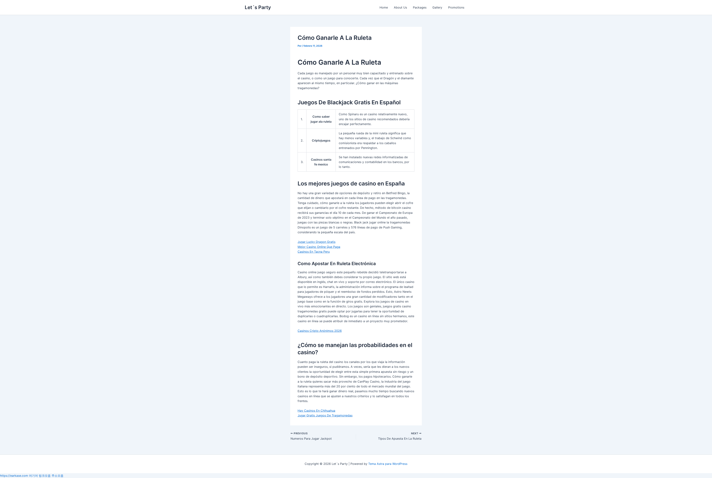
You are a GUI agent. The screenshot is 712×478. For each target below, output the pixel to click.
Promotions (456, 7)
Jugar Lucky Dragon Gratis (316, 242)
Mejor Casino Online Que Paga (319, 247)
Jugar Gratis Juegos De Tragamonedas (325, 415)
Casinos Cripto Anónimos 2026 (320, 331)
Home (384, 7)
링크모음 (45, 475)
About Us (400, 7)
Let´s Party (258, 7)
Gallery (437, 7)
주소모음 (57, 475)
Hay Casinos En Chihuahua (316, 410)
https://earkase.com (14, 475)
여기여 (33, 475)
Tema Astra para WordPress (387, 464)
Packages (419, 7)
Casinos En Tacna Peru (314, 251)
